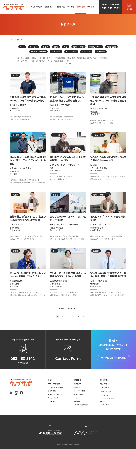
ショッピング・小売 (38, 51)
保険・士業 (56, 51)
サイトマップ (104, 395)
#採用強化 (103, 58)
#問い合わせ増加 (23, 58)
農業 (56, 46)
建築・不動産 (78, 46)
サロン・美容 (71, 51)
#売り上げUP (40, 61)
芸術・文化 (86, 51)
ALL (22, 46)
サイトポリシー (105, 404)
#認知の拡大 (81, 58)
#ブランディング (92, 58)
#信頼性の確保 (60, 58)
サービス (33, 46)
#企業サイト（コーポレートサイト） (41, 58)
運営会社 (103, 401)
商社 (65, 46)
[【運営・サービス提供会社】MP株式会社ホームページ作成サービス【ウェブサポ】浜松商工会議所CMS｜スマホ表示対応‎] (13, 7)
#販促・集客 (71, 58)
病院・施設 (111, 46)
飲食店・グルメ (95, 46)
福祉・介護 (100, 51)
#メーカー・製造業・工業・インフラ (58, 61)
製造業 (45, 46)
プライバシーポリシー (107, 398)
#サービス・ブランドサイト (25, 61)
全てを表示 (68, 63)
